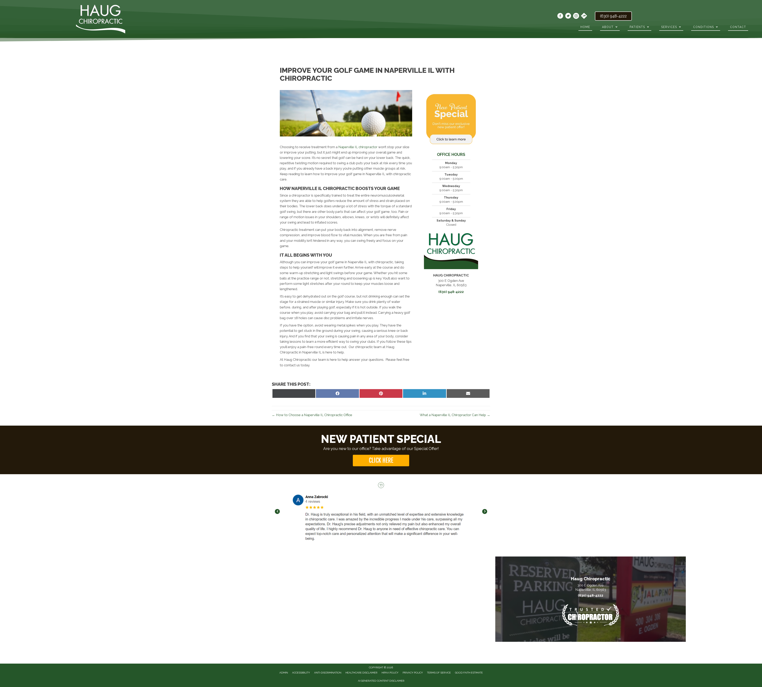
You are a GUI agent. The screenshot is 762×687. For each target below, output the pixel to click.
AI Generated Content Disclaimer (381, 680)
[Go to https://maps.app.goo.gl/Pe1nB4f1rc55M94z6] (584, 16)
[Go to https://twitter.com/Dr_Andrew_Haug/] (568, 16)
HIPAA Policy (390, 672)
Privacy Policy (413, 672)
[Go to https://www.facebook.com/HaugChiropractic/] (560, 16)
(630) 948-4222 (451, 292)
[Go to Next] (484, 511)
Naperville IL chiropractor (357, 147)
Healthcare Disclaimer (361, 672)
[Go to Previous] (277, 511)
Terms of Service (439, 672)
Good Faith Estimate (469, 672)
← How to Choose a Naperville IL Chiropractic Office (312, 415)
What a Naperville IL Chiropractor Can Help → (455, 415)
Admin (283, 672)
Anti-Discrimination (327, 672)
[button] (381, 460)
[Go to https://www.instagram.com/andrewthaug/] (576, 16)
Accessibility (301, 672)
